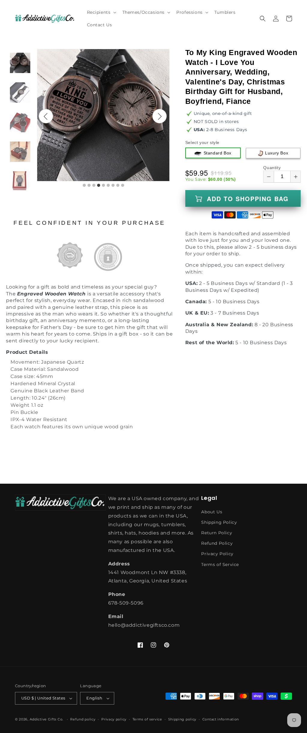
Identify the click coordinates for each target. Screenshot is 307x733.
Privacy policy (114, 719)
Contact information (220, 719)
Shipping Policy (219, 522)
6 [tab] (108, 186)
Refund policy (82, 719)
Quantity (272, 167)
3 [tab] (93, 186)
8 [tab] (117, 186)
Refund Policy (217, 543)
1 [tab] (84, 186)
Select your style (202, 142)
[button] (101, 12)
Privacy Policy (217, 553)
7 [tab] (113, 186)
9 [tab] (122, 186)
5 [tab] (103, 186)
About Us (211, 512)
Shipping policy (182, 719)
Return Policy (216, 532)
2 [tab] (89, 186)
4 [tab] (98, 186)
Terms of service (147, 719)
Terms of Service (220, 564)
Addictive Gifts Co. (46, 719)
